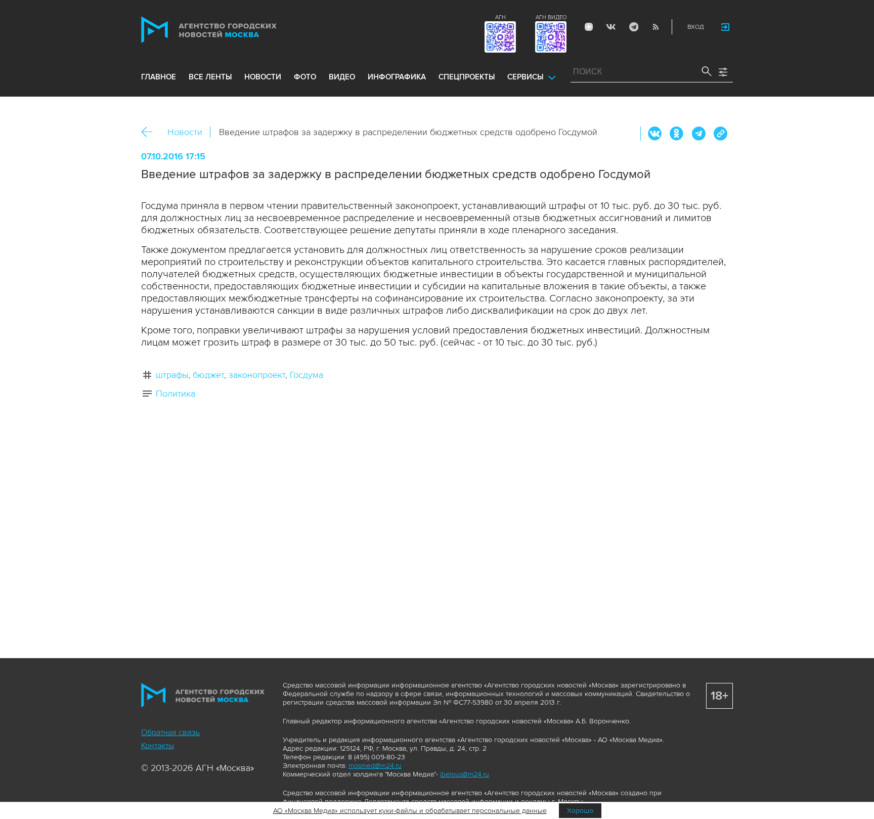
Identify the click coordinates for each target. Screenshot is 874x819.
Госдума (306, 374)
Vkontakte (611, 26)
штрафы (172, 374)
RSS (655, 26)
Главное (158, 76)
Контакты (157, 746)
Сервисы (525, 76)
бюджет (208, 374)
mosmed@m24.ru (375, 765)
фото (305, 76)
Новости (184, 132)
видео (342, 76)
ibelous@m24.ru (464, 774)
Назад (150, 132)
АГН (500, 17)
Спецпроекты (467, 76)
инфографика (397, 76)
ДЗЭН (588, 26)
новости (262, 76)
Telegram (633, 26)
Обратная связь (170, 732)
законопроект (257, 374)
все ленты (210, 76)
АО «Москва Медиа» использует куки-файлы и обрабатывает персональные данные (410, 810)
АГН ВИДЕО (551, 17)
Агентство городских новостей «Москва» (228, 29)
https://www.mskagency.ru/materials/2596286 (720, 133)
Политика (175, 393)
